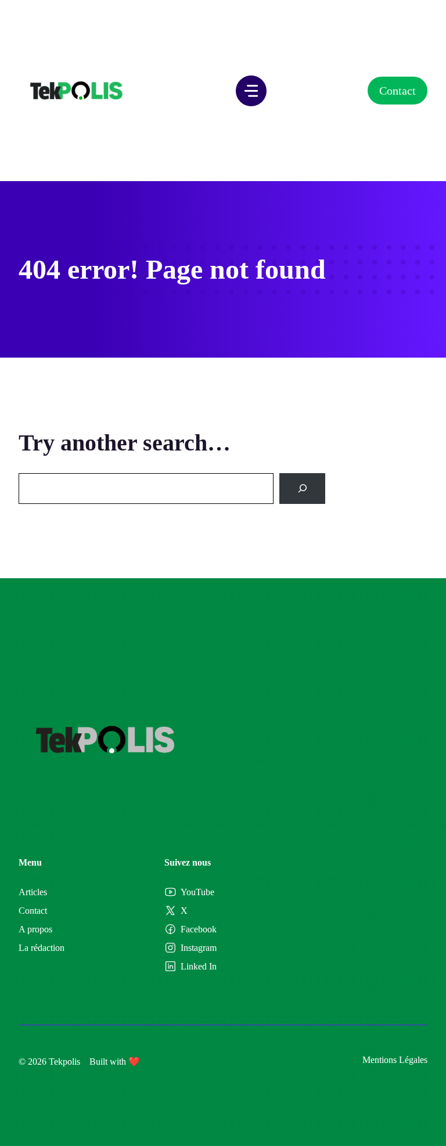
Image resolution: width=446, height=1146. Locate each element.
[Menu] (251, 90)
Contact (397, 90)
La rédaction (41, 948)
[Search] (302, 488)
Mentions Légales (394, 1060)
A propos (35, 929)
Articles (33, 892)
